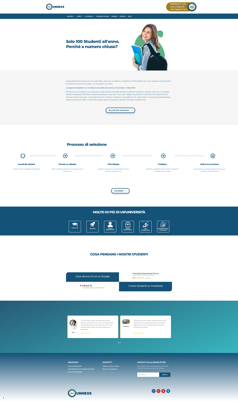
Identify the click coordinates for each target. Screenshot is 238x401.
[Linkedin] (168, 391)
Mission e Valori (103, 16)
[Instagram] (158, 391)
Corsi (79, 16)
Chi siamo (89, 16)
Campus (114, 16)
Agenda (123, 16)
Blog (130, 16)
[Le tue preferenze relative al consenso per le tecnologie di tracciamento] (3, 398)
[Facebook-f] (154, 391)
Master (70, 16)
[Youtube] (163, 391)
